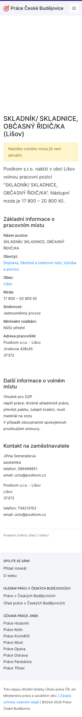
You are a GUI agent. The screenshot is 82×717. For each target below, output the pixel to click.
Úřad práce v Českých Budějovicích (34, 603)
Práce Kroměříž (16, 636)
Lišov (8, 283)
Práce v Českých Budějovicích (29, 595)
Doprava (10, 262)
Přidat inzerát (15, 568)
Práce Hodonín (16, 623)
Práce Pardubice (17, 661)
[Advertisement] (41, 68)
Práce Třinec (14, 668)
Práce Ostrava (15, 655)
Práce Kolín (13, 629)
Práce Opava (14, 649)
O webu (10, 575)
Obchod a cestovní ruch (41, 262)
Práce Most (13, 642)
